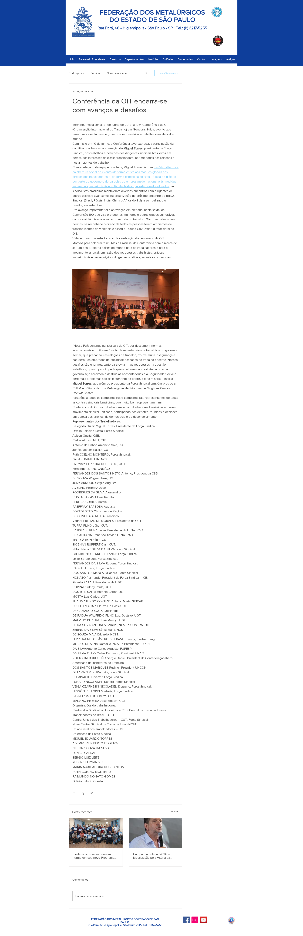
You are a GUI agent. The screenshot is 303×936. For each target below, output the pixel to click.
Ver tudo (174, 811)
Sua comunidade (117, 73)
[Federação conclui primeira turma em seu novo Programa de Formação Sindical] (96, 833)
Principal (95, 73)
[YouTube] (203, 920)
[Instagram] (194, 920)
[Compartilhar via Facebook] (74, 793)
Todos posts (76, 73)
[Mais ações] (177, 91)
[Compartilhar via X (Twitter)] (82, 793)
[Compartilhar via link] (91, 793)
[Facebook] (186, 920)
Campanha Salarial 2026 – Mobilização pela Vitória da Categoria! (151, 855)
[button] (145, 73)
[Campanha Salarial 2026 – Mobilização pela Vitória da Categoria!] (155, 833)
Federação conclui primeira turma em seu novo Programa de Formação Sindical (93, 855)
